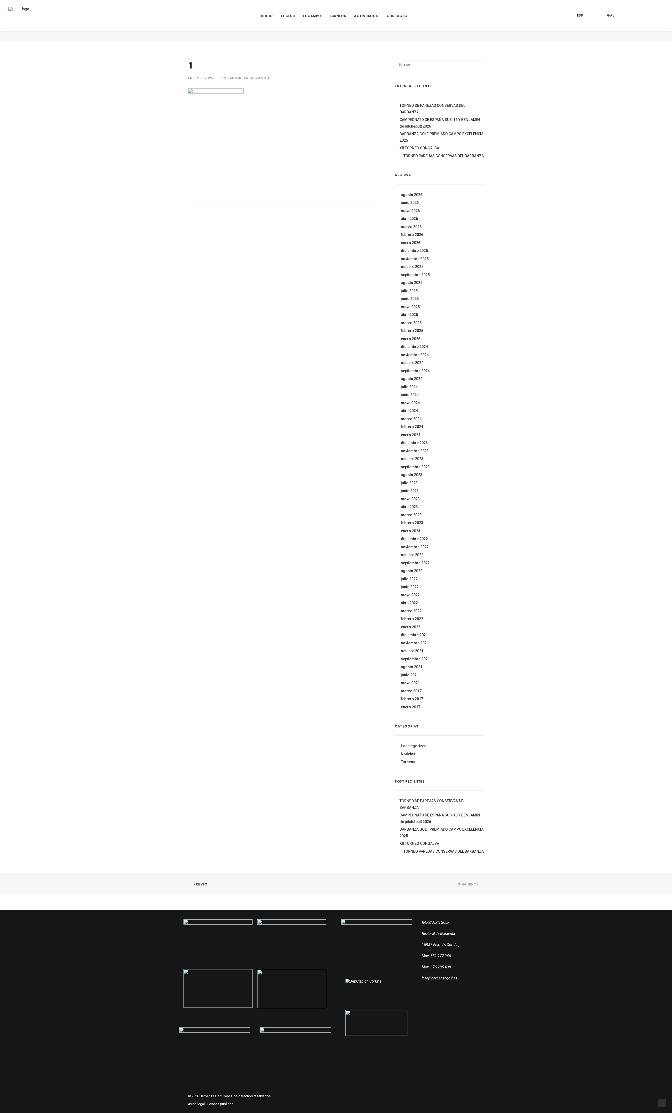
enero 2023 (410, 531)
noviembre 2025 (415, 259)
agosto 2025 (411, 283)
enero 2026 (410, 243)
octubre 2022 (412, 555)
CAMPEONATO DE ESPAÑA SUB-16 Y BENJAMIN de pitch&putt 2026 (440, 123)
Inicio (267, 16)
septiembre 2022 (415, 563)
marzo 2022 (411, 611)
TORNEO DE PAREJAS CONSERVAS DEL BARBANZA (432, 108)
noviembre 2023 (415, 451)
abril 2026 (409, 219)
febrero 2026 (412, 235)
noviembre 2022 (415, 547)
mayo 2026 (410, 211)
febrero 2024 (412, 427)
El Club (288, 16)
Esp (580, 15)
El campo (312, 16)
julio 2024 (409, 387)
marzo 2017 (411, 691)
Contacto (397, 16)
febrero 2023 (412, 523)
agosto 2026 (411, 195)
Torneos (337, 16)
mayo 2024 (410, 403)
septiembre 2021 (415, 659)
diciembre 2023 (414, 443)
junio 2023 (410, 491)
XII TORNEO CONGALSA (419, 148)
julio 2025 (409, 291)
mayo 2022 (410, 595)
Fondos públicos (220, 1104)
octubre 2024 (412, 363)
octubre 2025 (412, 267)
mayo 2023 (410, 499)
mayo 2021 (410, 683)
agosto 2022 (411, 571)
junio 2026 (410, 203)
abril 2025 (409, 315)
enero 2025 (410, 339)
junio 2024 (410, 395)
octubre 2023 (412, 459)
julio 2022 (409, 579)
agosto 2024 (411, 379)
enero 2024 (410, 435)
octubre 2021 (412, 651)
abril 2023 (409, 507)
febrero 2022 (412, 619)
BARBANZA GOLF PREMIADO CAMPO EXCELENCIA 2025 (442, 137)
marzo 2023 (411, 515)
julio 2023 (409, 483)
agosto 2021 (411, 667)
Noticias (408, 754)
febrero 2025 (412, 331)
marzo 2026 (411, 227)
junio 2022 (410, 587)
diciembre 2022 (414, 539)
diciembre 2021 (414, 635)
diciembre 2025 (414, 251)
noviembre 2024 (415, 355)
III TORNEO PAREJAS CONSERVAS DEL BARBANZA (442, 156)
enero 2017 (410, 707)
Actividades (366, 16)
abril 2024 (409, 411)
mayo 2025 (410, 307)
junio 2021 (410, 675)
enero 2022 (410, 627)
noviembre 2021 (415, 643)
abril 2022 (409, 603)
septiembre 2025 (415, 275)
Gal (610, 15)
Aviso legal (196, 1104)
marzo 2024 (411, 419)
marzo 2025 (411, 323)
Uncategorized (414, 746)
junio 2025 (410, 299)
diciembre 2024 (414, 347)
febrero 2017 (412, 699)
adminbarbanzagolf (250, 78)
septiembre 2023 (415, 467)
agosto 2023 (411, 475)
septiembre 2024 (415, 371)
